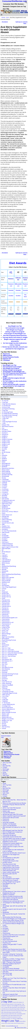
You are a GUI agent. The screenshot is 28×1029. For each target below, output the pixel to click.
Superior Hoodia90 (7, 685)
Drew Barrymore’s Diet (9, 864)
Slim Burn (5, 658)
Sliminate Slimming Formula (10, 674)
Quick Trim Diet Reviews (10, 825)
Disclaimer (4, 22)
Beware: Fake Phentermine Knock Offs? (14, 949)
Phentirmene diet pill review (11, 817)
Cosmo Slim (5, 491)
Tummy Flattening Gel (8, 704)
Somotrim (5, 679)
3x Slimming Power (7, 412)
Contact (5, 767)
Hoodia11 (4, 539)
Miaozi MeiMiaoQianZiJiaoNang (11, 574)
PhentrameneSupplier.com (10, 936)
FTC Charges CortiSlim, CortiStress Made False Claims (14, 951)
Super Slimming (6, 683)
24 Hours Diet (6, 407)
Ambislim (4, 455)
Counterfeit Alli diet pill (9, 835)
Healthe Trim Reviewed (9, 824)
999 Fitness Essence (7, 426)
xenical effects (22, 1021)
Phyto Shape (5, 626)
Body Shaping (6, 471)
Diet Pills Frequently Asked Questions (15, 335)
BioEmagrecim (6, 463)
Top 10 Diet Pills (7, 975)
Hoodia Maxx (5, 537)
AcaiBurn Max (6, 441)
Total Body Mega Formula (9, 693)
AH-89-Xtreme (6, 452)
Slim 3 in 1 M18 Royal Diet (9, 654)
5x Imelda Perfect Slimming (10, 413)
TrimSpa (4, 698)
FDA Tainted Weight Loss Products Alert (14, 919)
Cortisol (4, 487)
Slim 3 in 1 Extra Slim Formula (10, 651)
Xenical (4, 724)
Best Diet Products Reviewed (11, 968)
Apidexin (4, 458)
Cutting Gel (5, 494)
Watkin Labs (5, 714)
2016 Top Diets (7, 762)
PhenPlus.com (6, 601)
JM (2, 550)
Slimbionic (5, 671)
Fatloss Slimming (7, 519)
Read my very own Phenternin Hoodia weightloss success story (13, 840)
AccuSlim (4, 449)
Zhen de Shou (6, 727)
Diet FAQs (5, 770)
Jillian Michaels (6, 548)
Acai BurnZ (5, 434)
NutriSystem (5, 585)
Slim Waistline (6, 669)
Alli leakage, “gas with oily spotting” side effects (14, 906)
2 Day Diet (5, 402)
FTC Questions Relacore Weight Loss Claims (13, 924)
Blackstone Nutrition (8, 468)
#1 (10, 272)
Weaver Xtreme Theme (21, 1027)
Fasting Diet (5, 516)
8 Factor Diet (5, 425)
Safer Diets (6, 775)
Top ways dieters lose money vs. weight (14, 337)
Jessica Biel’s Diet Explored (10, 899)
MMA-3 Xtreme (6, 579)
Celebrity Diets (6, 481)
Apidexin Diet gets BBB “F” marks (12, 944)
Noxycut (4, 584)
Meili (3, 564)
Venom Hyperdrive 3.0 (8, 709)
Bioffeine (4, 466)
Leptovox (4, 558)
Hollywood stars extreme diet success (13, 901)
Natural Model (6, 581)
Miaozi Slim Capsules (8, 577)
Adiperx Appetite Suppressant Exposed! (14, 816)
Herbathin (5, 529)
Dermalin (4, 497)
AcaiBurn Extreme (7, 439)
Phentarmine (5, 603)
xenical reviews (17, 1023)
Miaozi (4, 573)
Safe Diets (5, 972)
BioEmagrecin (6, 465)
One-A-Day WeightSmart (9, 587)
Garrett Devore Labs (8, 523)
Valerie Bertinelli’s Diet (9, 870)
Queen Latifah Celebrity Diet (11, 872)
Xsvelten (4, 725)
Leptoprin (5, 556)
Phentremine (5, 621)
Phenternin (11, 278)
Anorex (4, 457)
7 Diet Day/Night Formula (9, 421)
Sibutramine (5, 645)
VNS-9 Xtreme (6, 711)
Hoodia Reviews (7, 965)
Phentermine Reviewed (9, 809)
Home (3, 17)
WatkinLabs (5, 715)
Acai (7, 17)
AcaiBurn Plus (6, 442)
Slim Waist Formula (7, 667)
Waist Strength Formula (9, 712)
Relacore (4, 635)
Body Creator (6, 470)
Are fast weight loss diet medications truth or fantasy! (14, 382)
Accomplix (5, 447)
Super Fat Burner (7, 682)
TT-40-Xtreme (6, 703)
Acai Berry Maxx (6, 431)
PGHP (3, 598)
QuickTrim (5, 632)
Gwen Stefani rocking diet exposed (13, 898)
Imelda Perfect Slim (7, 545)
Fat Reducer (5, 518)
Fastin (3, 513)
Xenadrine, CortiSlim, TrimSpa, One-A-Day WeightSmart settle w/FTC (14, 959)
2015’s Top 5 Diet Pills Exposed (12, 808)
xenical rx (22, 1023)
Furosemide (5, 521)
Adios (3, 450)
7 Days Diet (5, 418)
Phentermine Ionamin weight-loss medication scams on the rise (12, 844)
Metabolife (5, 571)
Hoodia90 (4, 540)
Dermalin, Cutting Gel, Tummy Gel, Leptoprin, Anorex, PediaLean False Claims (13, 955)
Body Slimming (6, 473)
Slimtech (4, 677)
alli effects (22, 1007)
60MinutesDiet (7, 355)
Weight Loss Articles (8, 719)
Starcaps (4, 680)
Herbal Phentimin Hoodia (11, 357)
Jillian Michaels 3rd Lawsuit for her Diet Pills (14, 828)
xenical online (4, 1023)
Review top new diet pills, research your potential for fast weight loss (14, 385)
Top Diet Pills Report (9, 813)
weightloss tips (19, 1018)
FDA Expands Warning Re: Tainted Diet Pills (14, 914)
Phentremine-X (6, 624)
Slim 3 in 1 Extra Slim (8, 650)
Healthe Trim (6, 526)
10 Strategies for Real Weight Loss (15, 333)
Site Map (5, 875)
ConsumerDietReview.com (12, 1026)
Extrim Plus (5, 510)
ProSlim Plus (5, 629)
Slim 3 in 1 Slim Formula (9, 656)
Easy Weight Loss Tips (15, 326)
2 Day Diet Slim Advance (9, 404)
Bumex (4, 478)
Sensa (3, 643)
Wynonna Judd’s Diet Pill (10, 874)
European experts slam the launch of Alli (14, 909)
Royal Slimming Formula (9, 640)
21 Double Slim (6, 405)
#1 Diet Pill (5, 401)
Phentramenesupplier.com (9, 617)
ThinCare (4, 688)
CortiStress (5, 489)
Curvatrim (5, 492)
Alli (3, 454)
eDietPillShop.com (7, 502)
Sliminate (4, 672)
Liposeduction (6, 561)
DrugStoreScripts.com (8, 500)
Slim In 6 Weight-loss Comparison (12, 832)
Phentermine (5, 605)
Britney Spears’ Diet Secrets (11, 866)
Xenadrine (5, 722)
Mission (5, 774)
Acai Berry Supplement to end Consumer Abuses (14, 996)
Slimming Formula (7, 675)
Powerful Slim (6, 627)
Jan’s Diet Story (7, 877)
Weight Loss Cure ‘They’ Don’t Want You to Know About (14, 979)
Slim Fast (4, 662)
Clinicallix (4, 484)
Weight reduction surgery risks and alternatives (14, 378)
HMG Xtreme (5, 532)
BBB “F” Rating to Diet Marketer (12, 962)
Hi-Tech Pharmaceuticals (9, 531)
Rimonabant (5, 638)
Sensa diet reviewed (8, 822)
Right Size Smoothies (8, 637)
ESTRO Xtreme (6, 508)
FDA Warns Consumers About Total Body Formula (15, 982)
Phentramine (5, 619)
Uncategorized (6, 706)
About (4, 764)
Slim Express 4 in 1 (7, 661)
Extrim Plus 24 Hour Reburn (10, 511)
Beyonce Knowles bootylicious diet (13, 896)
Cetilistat (4, 483)
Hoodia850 (6, 967)
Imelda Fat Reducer (7, 544)
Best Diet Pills (7, 766)
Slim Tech (4, 664)
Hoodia (4, 534)
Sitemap (5, 856)
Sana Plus (5, 642)
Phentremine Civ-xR (7, 622)
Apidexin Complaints (8, 894)
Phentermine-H (6, 606)
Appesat (4, 460)
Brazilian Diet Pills (7, 475)
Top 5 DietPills (6, 690)
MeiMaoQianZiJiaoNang (9, 566)
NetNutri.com (6, 582)
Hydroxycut (5, 542)
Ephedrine (5, 507)
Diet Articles (5, 499)
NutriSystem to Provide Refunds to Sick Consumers (14, 985)
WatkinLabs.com (6, 717)
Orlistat (4, 589)
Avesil (3, 462)
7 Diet (3, 420)
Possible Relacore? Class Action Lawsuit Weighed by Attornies (14, 892)
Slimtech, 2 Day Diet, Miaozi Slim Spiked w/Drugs (14, 988)
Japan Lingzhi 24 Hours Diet (10, 547)
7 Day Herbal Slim (7, 417)
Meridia (4, 569)
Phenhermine (6, 600)
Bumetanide (5, 476)
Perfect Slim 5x (6, 595)
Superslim (5, 687)
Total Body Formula (7, 691)
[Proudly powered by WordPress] (15, 1027)
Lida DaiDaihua (6, 560)
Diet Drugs (6, 769)
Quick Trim (5, 630)
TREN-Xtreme (6, 695)
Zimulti (4, 728)
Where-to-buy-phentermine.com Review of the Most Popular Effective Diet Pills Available (14, 804)
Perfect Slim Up (6, 597)
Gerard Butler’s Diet (8, 859)
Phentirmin (5, 614)
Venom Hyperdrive (7, 707)
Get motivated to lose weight (15, 328)
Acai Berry (5, 430)
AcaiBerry (4, 436)
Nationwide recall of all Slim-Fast (12, 837)
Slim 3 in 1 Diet (6, 648)
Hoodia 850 (5, 536)
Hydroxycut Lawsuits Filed (10, 994)
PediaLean (5, 592)
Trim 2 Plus (5, 696)
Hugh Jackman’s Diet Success (11, 867)
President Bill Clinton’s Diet (10, 861)
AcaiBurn (4, 438)
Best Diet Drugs (7, 973)
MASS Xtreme (6, 563)
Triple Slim (5, 699)
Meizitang (5, 568)
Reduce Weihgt (6, 634)
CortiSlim (4, 486)
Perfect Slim (5, 593)
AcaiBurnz (5, 446)
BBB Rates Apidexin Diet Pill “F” (12, 964)
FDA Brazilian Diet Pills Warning (12, 917)
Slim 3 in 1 (5, 646)
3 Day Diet (5, 410)
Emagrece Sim (6, 505)
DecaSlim (4, 495)
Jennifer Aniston (7, 862)
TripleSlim (5, 701)
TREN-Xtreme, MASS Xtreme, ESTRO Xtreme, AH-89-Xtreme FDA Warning (13, 921)
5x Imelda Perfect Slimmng (9, 415)
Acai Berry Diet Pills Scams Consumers (14, 935)
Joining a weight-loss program (14, 332)
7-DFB (3, 423)
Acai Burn (4, 433)
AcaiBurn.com (6, 444)
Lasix (3, 553)
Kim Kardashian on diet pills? (11, 858)
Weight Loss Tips (7, 720)
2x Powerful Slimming (8, 409)
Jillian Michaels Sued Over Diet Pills (13, 830)
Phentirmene (5, 613)
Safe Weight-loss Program (10, 880)
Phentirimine (5, 611)
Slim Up (4, 666)
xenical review (10, 1023)
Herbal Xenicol (6, 528)
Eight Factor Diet (7, 503)
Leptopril (4, 555)
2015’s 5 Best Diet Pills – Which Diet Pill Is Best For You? (15, 800)
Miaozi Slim (5, 576)
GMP (3, 524)
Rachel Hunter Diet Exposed (11, 869)
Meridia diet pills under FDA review (13, 814)
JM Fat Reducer (6, 552)
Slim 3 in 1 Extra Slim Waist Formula (12, 653)
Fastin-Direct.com (7, 515)
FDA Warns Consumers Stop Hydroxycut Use (14, 991)
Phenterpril (5, 609)
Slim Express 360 (7, 659)
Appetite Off (7, 358)
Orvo (3, 590)
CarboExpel (6, 360)
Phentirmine (5, 616)
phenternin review (17, 1017)
